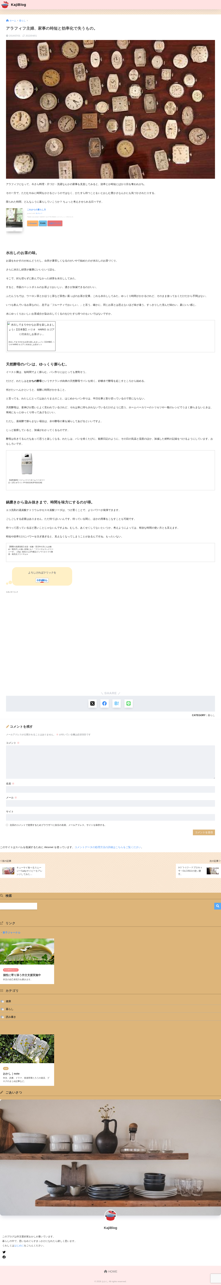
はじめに (19, 1245)
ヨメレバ (38, 213)
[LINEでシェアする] (128, 703)
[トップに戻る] (4, 1263)
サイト (10, 811)
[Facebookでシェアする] (104, 703)
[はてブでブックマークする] (116, 703)
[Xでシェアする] (92, 703)
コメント (13, 742)
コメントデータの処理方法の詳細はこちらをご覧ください (108, 847)
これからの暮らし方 (36, 209)
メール (11, 797)
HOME (112, 1271)
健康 (8, 1001)
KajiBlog (18, 5)
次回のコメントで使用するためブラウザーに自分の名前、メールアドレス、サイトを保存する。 (58, 825)
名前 (10, 783)
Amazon (33, 223)
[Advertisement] (96, 641)
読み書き (11, 1016)
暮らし (211, 715)
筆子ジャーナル (11, 932)
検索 (217, 906)
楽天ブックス (55, 223)
